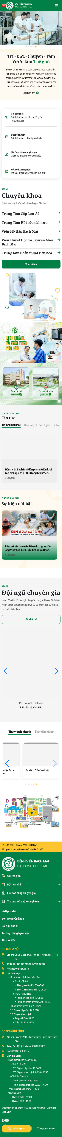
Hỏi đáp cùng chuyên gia (24, 152)
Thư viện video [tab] (44, 732)
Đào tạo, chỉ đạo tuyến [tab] (37, 425)
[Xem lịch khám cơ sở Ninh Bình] (45, 383)
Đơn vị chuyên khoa (13, 918)
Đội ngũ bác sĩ (10, 925)
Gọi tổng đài (18, 1128)
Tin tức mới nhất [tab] (11, 424)
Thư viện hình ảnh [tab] (19, 732)
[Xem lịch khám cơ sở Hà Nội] (16, 383)
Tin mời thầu (9, 940)
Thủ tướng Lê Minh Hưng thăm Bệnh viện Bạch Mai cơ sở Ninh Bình (21, 773)
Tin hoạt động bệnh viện (15, 933)
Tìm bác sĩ (31, 619)
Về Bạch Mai (9, 911)
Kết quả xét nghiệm (21, 169)
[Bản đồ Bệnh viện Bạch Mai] (31, 810)
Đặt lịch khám (47, 1128)
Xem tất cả (31, 264)
